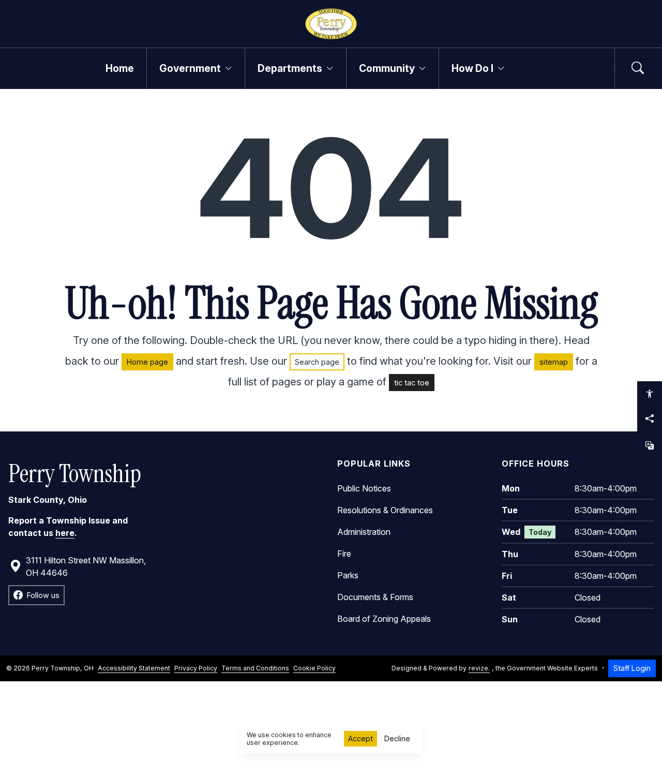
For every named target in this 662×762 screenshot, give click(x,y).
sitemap (553, 361)
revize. (479, 668)
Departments (290, 68)
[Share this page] (649, 418)
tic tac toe (411, 382)
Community (387, 68)
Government (190, 68)
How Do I (472, 68)
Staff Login (632, 668)
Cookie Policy (314, 668)
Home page (147, 361)
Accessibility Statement (134, 668)
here (64, 533)
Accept (360, 738)
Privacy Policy (195, 668)
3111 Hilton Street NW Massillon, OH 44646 (86, 566)
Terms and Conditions (255, 668)
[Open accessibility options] (649, 393)
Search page (317, 361)
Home (120, 68)
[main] (331, 385)
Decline (397, 738)
